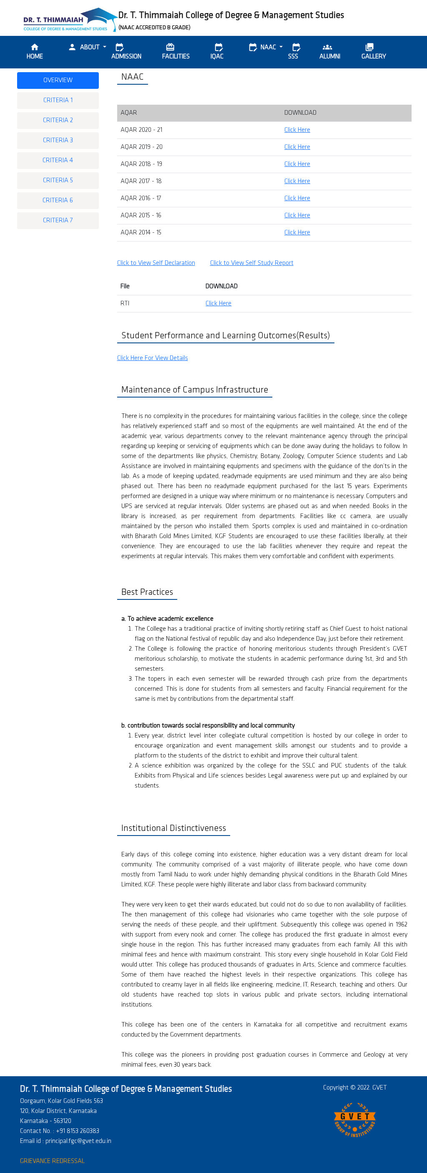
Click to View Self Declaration (156, 263)
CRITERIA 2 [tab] (58, 120)
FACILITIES (176, 51)
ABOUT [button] (84, 47)
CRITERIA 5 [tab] (58, 180)
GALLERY (374, 51)
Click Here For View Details (152, 358)
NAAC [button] (263, 47)
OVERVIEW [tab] (58, 80)
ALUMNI (329, 51)
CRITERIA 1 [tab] (58, 100)
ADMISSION (126, 51)
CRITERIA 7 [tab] (58, 220)
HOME (35, 51)
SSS (294, 51)
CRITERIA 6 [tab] (58, 200)
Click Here (297, 130)
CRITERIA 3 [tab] (58, 140)
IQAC (217, 51)
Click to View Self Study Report (252, 263)
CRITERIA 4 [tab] (58, 160)
